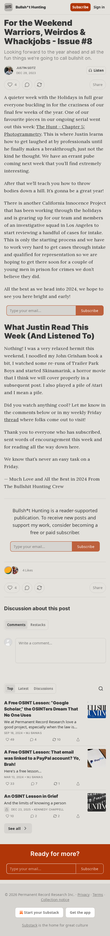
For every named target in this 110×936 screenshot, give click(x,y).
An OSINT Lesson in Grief (31, 796)
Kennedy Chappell (49, 809)
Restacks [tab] (37, 624)
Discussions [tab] (43, 688)
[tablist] (26, 625)
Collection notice (55, 899)
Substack (29, 925)
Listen (99, 70)
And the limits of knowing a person (35, 802)
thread (11, 419)
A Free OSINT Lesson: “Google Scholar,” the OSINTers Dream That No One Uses (41, 709)
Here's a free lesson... (22, 770)
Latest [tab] (23, 688)
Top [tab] (10, 688)
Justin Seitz (26, 68)
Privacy (84, 894)
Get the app (80, 912)
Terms (98, 894)
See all (14, 828)
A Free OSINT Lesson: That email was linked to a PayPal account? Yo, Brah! (42, 758)
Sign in (99, 7)
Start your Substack (41, 912)
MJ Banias (34, 733)
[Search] (101, 688)
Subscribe (80, 7)
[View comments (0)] (27, 85)
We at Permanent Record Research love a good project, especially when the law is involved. (40, 724)
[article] (55, 721)
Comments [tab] (16, 624)
